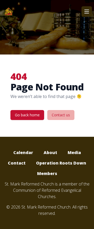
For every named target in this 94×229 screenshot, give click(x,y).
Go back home (27, 114)
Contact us (61, 114)
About (50, 152)
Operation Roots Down (61, 163)
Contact (17, 163)
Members (47, 173)
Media (74, 152)
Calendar (23, 152)
